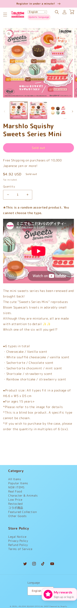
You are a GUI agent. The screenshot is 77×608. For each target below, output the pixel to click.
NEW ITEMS (16, 487)
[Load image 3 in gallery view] (58, 110)
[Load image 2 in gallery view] (38, 110)
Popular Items (18, 483)
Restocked (15, 504)
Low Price (15, 499)
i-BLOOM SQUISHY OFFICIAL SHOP (33, 606)
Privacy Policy (18, 541)
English (36, 591)
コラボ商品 (15, 508)
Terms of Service (20, 549)
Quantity (9, 186)
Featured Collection (22, 512)
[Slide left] (4, 111)
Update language (39, 17)
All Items (14, 479)
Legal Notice (17, 537)
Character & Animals (23, 495)
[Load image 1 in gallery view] (19, 110)
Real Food (15, 491)
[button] (5, 14)
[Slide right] (72, 111)
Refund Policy (18, 545)
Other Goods (17, 516)
